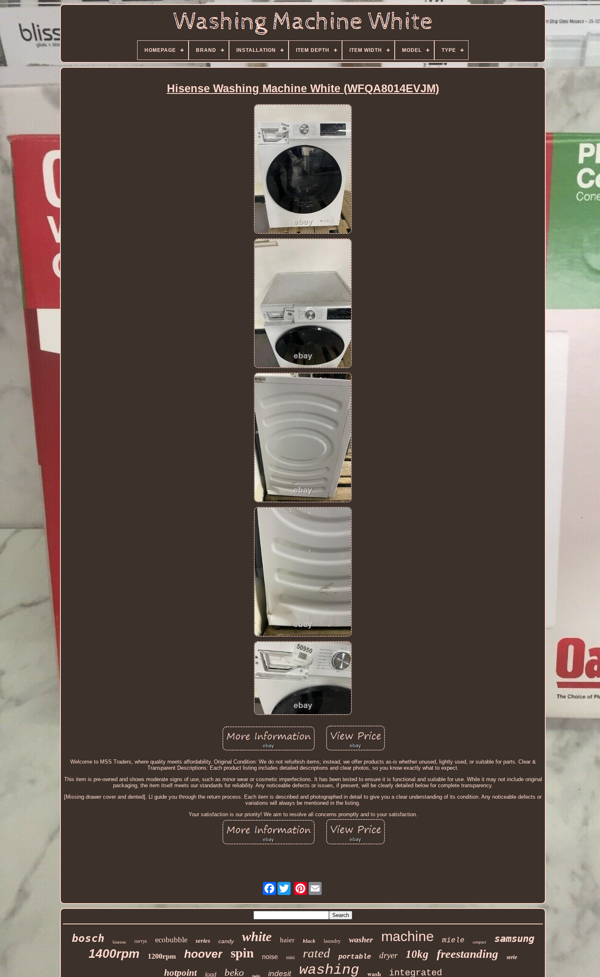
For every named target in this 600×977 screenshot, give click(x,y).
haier (287, 940)
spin (242, 953)
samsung (514, 938)
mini (290, 957)
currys (140, 941)
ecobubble (171, 939)
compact (479, 942)
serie (512, 957)
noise (270, 956)
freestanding (467, 953)
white (257, 936)
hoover (203, 954)
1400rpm (114, 953)
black (309, 941)
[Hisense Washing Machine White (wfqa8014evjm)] (302, 169)
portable (354, 957)
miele (453, 940)
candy (226, 941)
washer (361, 939)
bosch (88, 938)
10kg (417, 954)
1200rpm (162, 956)
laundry (332, 941)
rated (316, 953)
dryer (388, 955)
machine (407, 936)
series (203, 940)
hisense (119, 941)
